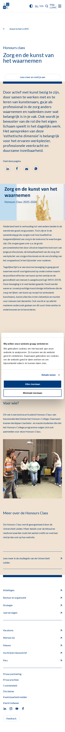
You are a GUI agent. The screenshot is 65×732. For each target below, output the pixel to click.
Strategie (8, 605)
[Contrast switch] (31, 6)
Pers (5, 660)
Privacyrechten (11, 679)
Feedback (11, 718)
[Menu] (60, 6)
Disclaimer (8, 691)
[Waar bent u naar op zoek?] (47, 6)
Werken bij (9, 637)
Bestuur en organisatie (14, 597)
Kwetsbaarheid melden (15, 697)
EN (42, 6)
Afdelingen (8, 590)
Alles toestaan (32, 384)
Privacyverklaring (12, 673)
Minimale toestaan (32, 393)
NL (36, 6)
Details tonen (49, 375)
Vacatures (8, 630)
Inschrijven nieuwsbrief (15, 652)
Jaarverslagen (10, 612)
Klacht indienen (11, 702)
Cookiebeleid (10, 685)
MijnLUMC (53, 6)
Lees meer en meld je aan (32, 77)
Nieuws (7, 645)
